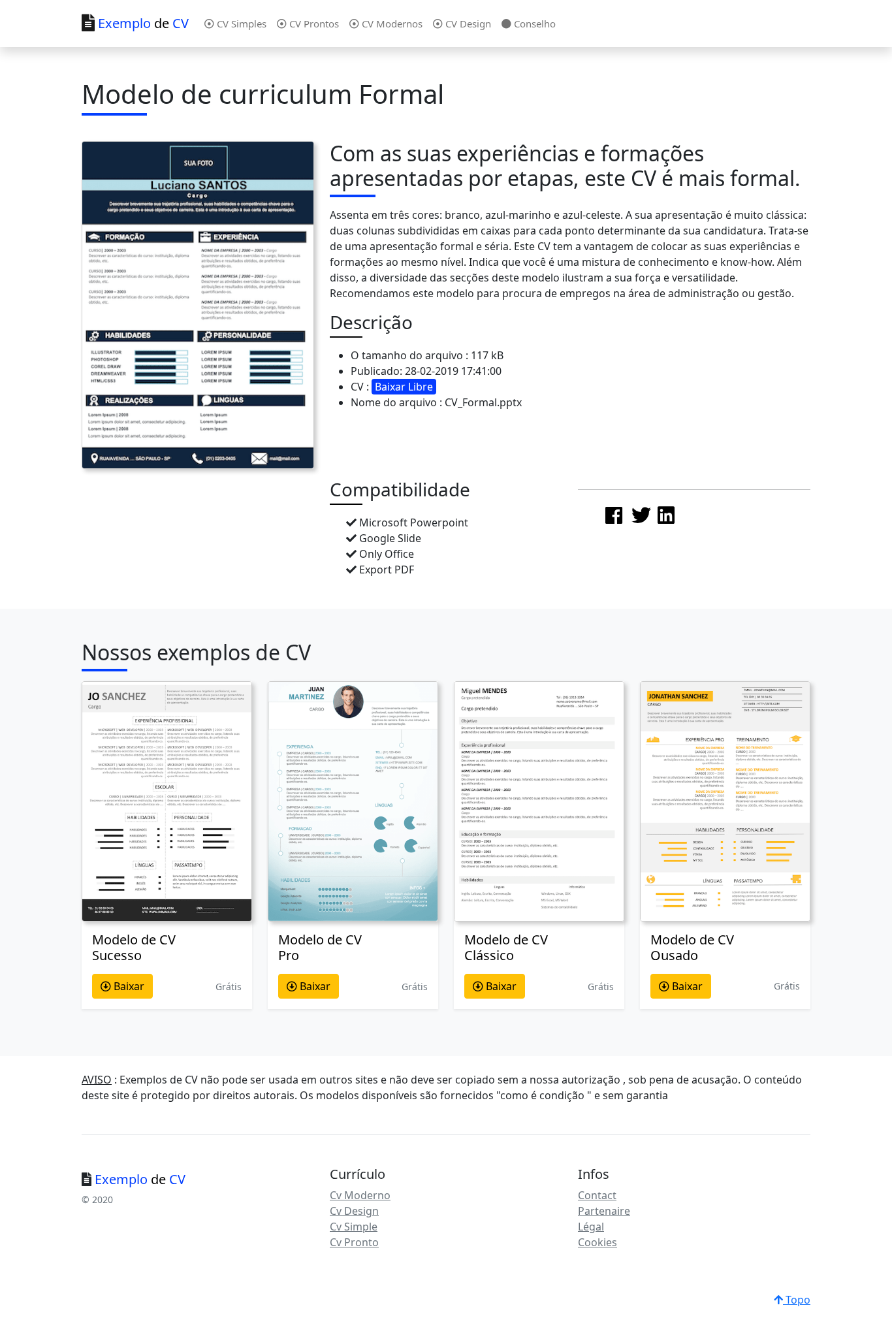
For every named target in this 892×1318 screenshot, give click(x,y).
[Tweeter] (641, 515)
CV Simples (240, 23)
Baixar (127, 986)
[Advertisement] (676, 393)
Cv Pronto (354, 1242)
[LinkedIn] (666, 515)
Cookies (597, 1242)
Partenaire (604, 1211)
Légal (591, 1226)
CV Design (467, 23)
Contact (597, 1195)
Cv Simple (353, 1226)
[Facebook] (613, 515)
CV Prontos (313, 23)
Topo (796, 1300)
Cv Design (354, 1211)
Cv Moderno (360, 1195)
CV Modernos (390, 23)
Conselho (533, 23)
